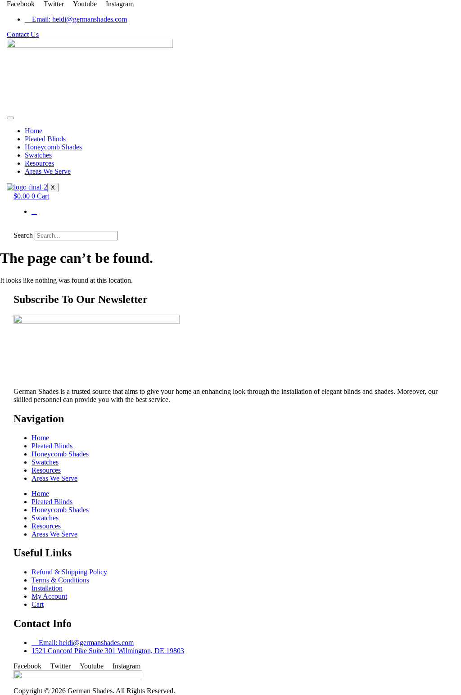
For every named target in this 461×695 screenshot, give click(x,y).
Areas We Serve (48, 171)
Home (33, 131)
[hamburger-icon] (10, 118)
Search (23, 235)
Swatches (38, 155)
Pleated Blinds (45, 139)
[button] (230, 227)
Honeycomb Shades (53, 147)
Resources (39, 163)
